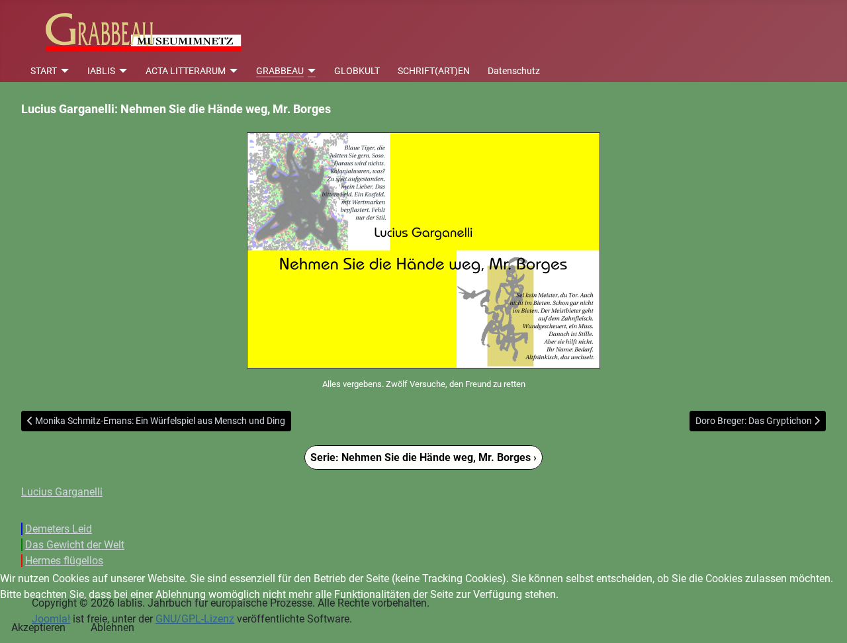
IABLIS (101, 70)
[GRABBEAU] (310, 70)
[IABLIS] (121, 70)
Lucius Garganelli (62, 492)
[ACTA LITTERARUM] (232, 70)
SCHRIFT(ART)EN (434, 70)
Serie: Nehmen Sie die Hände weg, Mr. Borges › (423, 457)
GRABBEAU (280, 70)
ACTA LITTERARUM (186, 70)
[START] (63, 70)
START (43, 70)
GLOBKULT (357, 70)
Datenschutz (514, 70)
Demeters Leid (58, 529)
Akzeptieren (38, 627)
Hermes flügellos (64, 560)
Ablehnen (112, 627)
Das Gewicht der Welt (74, 544)
